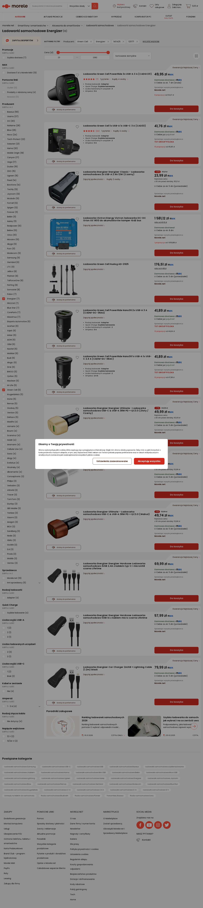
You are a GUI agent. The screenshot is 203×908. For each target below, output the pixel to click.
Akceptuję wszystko (149, 461)
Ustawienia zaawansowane (112, 461)
